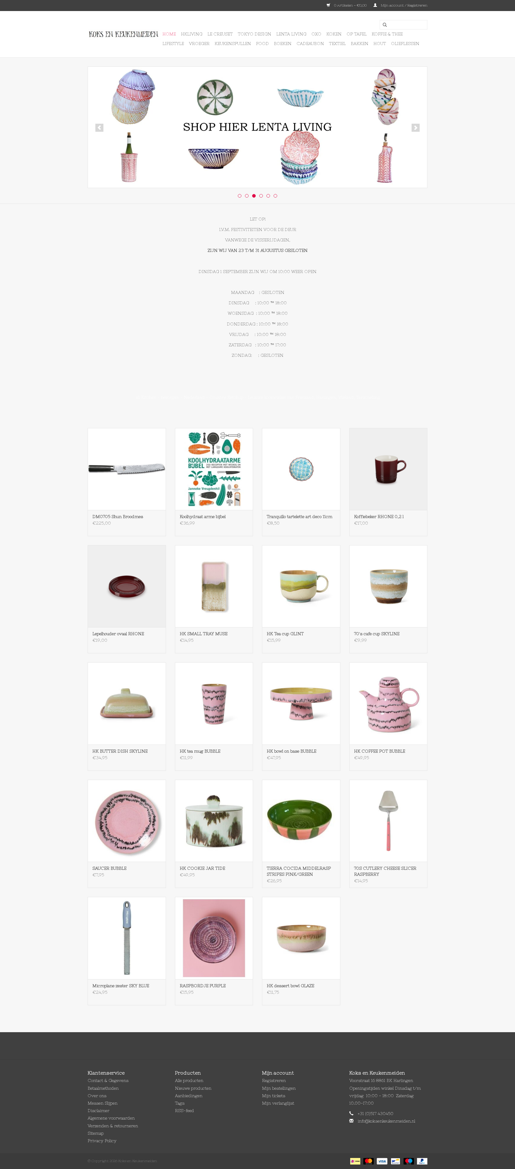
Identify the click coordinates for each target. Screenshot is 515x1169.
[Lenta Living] (257, 127)
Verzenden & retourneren (113, 1125)
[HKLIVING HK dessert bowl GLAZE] (301, 938)
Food (262, 43)
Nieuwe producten (193, 1088)
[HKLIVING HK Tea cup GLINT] (301, 586)
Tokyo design (254, 34)
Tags (179, 1103)
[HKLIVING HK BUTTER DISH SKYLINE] (127, 703)
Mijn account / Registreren (403, 5)
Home (169, 34)
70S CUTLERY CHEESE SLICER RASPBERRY (385, 871)
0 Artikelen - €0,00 (350, 5)
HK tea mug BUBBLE (200, 751)
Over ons (97, 1095)
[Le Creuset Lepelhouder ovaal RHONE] (127, 586)
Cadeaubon (310, 43)
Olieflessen (405, 43)
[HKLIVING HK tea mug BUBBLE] (214, 703)
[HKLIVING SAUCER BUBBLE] (127, 821)
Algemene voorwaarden (111, 1118)
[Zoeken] (383, 25)
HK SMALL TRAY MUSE (203, 633)
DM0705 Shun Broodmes (117, 516)
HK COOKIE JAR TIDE (202, 868)
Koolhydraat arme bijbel (203, 516)
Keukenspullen (233, 43)
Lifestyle (173, 43)
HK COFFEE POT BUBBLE (379, 751)
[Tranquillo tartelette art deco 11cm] (301, 469)
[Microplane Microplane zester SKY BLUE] (127, 938)
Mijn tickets (273, 1095)
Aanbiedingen (188, 1095)
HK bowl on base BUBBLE (291, 751)
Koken (334, 34)
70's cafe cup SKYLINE (376, 633)
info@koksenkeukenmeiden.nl (386, 1121)
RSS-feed (184, 1110)
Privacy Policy (102, 1140)
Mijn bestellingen (279, 1088)
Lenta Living (291, 34)
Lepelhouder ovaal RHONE (118, 633)
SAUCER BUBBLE (109, 868)
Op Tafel (357, 34)
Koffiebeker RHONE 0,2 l (379, 516)
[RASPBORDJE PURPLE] (214, 938)
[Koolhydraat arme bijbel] (214, 469)
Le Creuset (220, 34)
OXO (316, 34)
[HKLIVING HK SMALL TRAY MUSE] (214, 586)
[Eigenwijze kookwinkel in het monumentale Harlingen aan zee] (124, 34)
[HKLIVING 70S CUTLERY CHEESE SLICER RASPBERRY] (388, 821)
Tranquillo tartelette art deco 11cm (299, 516)
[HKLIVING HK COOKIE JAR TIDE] (214, 821)
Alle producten (189, 1080)
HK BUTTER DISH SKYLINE (120, 751)
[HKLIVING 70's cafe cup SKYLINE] (388, 586)
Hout (379, 43)
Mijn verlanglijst (278, 1103)
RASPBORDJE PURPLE (203, 985)
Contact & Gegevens (108, 1080)
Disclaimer (98, 1110)
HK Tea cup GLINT (285, 633)
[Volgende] (416, 128)
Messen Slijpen (102, 1103)
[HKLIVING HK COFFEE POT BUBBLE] (388, 703)
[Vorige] (99, 128)
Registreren (274, 1080)
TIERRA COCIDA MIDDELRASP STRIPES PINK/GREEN (299, 871)
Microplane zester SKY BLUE (120, 985)
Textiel (337, 43)
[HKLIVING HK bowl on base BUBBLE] (301, 703)
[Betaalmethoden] (354, 1161)
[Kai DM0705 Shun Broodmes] (127, 469)
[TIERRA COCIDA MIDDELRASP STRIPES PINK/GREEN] (301, 821)
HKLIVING (191, 34)
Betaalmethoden (103, 1088)
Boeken (282, 43)
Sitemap (96, 1133)
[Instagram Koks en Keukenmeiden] (268, 1046)
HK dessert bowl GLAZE (290, 985)
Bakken (359, 43)
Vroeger (199, 43)
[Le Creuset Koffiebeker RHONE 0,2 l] (388, 469)
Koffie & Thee (387, 34)
